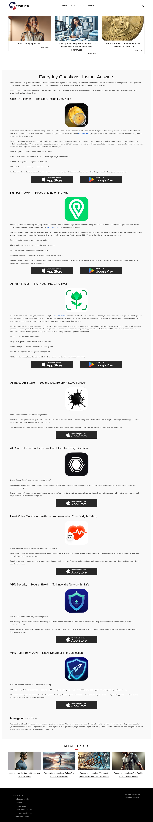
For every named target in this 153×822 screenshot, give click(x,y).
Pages (82, 6)
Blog (73, 6)
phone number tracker (24, 809)
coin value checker (23, 799)
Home (64, 6)
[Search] (141, 6)
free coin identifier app (24, 813)
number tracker (21, 806)
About (91, 6)
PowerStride (129, 794)
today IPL (19, 802)
